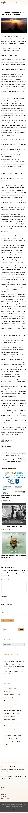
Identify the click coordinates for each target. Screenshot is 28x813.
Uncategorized (8, 446)
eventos (10, 725)
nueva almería (11, 738)
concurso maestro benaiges (9, 710)
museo (15, 735)
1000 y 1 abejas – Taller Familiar (12, 659)
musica (19, 735)
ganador (10, 729)
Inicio (2, 787)
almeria (10, 688)
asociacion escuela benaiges (9, 694)
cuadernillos (6, 713)
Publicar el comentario (7, 620)
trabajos (19, 741)
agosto (5, 688)
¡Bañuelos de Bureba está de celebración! (14, 661)
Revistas (13, 741)
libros (11, 732)
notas (5, 738)
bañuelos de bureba (14, 697)
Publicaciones (7, 741)
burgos (11, 700)
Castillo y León (15, 704)
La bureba (6, 732)
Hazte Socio (4, 794)
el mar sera (6, 716)
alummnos (16, 688)
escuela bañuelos (7, 722)
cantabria (17, 700)
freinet (5, 729)
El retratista (13, 716)
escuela (13, 719)
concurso (12, 707)
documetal (19, 713)
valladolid (6, 744)
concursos (19, 710)
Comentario (5, 580)
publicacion (18, 738)
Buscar (21, 629)
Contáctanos (14, 810)
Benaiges (6, 700)
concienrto (6, 707)
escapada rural (7, 719)
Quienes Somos (5, 790)
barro (19, 694)
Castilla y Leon (7, 704)
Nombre (4, 597)
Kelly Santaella (8, 440)
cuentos (12, 713)
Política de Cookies (5, 798)
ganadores (16, 729)
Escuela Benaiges (16, 722)
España (5, 725)
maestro (16, 732)
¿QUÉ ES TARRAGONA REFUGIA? (12, 664)
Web (2, 612)
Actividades (4, 796)
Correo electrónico (7, 604)
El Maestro (4, 792)
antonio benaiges (7, 691)
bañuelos (6, 697)
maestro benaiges (7, 735)
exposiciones (17, 725)
